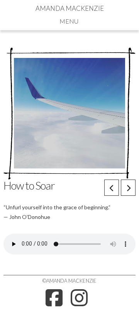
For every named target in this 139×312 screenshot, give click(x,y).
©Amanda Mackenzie (69, 281)
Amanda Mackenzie (70, 8)
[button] (69, 20)
